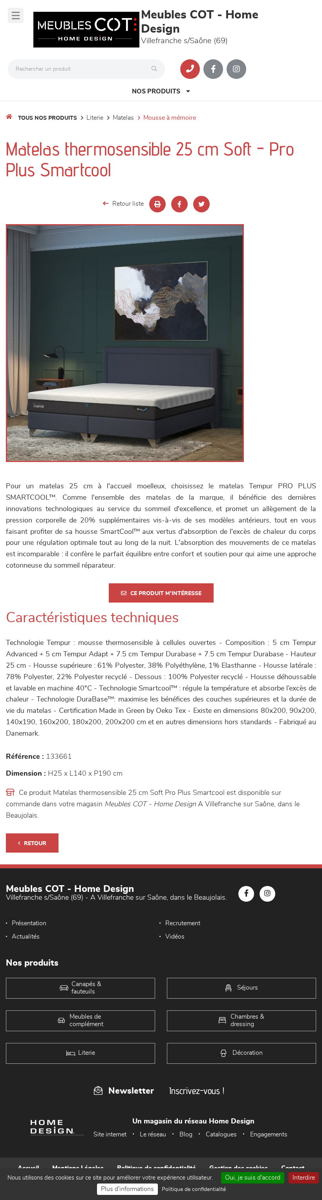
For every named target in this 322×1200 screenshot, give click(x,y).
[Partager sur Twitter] (201, 204)
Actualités (26, 936)
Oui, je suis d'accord (252, 1177)
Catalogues (221, 1134)
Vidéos (175, 936)
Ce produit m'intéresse (165, 593)
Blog (185, 1134)
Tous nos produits (47, 118)
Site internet (109, 1134)
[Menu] (16, 15)
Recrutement (182, 923)
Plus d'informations (127, 1189)
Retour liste (128, 204)
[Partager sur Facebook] (179, 204)
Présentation (29, 923)
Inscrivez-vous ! (196, 1090)
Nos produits (156, 91)
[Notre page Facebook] (213, 69)
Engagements (268, 1134)
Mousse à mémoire (169, 118)
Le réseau (153, 1134)
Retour (35, 843)
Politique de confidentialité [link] (194, 1189)
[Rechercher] (156, 69)
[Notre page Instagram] (236, 69)
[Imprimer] (157, 204)
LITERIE (94, 118)
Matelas (123, 118)
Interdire (304, 1177)
